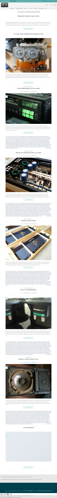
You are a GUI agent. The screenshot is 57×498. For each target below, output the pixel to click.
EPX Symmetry (46, 138)
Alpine (28, 136)
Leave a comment (48, 354)
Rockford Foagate (14, 352)
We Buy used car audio (28, 220)
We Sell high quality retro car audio (28, 88)
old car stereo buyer (26, 275)
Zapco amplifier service (29, 354)
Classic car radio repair (21, 138)
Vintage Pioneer (45, 146)
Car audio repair (22, 1)
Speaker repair (28, 357)
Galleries (33, 1)
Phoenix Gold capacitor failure (15, 142)
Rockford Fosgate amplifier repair (19, 145)
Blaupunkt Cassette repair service (28, 16)
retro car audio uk (47, 212)
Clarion (44, 137)
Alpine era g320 (10, 137)
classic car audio (10, 138)
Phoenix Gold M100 (31, 142)
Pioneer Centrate (37, 143)
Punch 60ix (42, 144)
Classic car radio (15, 138)
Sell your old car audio (28, 86)
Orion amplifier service (23, 141)
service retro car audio (47, 213)
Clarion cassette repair (14, 205)
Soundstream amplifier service (10, 146)
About (27, 1)
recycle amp (19, 280)
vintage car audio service (42, 353)
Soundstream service (28, 214)
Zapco (37, 283)
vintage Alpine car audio (21, 146)
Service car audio (41, 213)
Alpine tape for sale (16, 137)
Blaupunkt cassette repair (33, 137)
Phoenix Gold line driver (24, 142)
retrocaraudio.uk (28, 427)
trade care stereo (39, 282)
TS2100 (16, 146)
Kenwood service (31, 206)
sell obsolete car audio (43, 281)
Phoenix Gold (34, 141)
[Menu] (42, 5)
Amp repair (37, 1)
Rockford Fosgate (13, 281)
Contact (29, 1)
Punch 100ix (34, 144)
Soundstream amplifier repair (46, 145)
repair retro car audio (23, 212)
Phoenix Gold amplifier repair (40, 141)
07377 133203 (13, 1)
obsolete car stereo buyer (18, 275)
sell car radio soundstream (33, 145)
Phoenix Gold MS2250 (16, 210)
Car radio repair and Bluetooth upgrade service (28, 34)
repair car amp (29, 280)
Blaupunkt (30, 272)
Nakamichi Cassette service (18, 207)
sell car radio (26, 145)
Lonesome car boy (39, 206)
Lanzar (35, 206)
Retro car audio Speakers (28, 290)
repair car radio (34, 280)
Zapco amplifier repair (41, 283)
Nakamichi (48, 206)
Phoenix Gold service (29, 210)
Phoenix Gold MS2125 (43, 142)
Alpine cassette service (47, 203)
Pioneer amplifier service (31, 143)
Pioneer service (39, 211)
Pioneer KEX (20, 144)
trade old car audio (45, 282)
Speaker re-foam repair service (28, 359)
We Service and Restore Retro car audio (28, 152)
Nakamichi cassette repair (10, 207)
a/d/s (19, 136)
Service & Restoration (12, 203)
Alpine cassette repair (40, 136)
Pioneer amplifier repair (23, 143)
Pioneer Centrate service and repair (16, 211)
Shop (40, 1)
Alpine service (13, 204)
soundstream (39, 145)
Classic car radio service (29, 138)
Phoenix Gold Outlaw (13, 143)
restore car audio (29, 212)
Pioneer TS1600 (24, 144)
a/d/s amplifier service (23, 136)
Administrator (34, 91)
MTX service (44, 206)
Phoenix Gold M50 (37, 142)
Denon (35, 138)
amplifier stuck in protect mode (24, 137)
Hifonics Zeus (18, 206)
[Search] (44, 5)
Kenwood (11, 274)
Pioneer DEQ (10, 144)
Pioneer (18, 143)
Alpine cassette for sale (33, 136)
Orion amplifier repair (16, 141)
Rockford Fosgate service (26, 213)
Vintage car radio (34, 146)
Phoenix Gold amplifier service (17, 209)
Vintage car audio (28, 146)
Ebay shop (17, 1)
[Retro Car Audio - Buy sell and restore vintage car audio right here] (7, 4)
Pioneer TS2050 (29, 144)
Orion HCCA (29, 141)
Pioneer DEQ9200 (15, 144)
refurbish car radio (24, 280)
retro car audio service (40, 212)
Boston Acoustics (40, 137)
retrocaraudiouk (11, 145)
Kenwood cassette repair (24, 206)
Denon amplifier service (39, 138)
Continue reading (28, 28)
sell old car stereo (10, 282)
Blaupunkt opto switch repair (43, 204)
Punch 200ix (38, 144)
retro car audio (46, 144)
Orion (12, 141)
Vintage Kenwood (40, 146)
